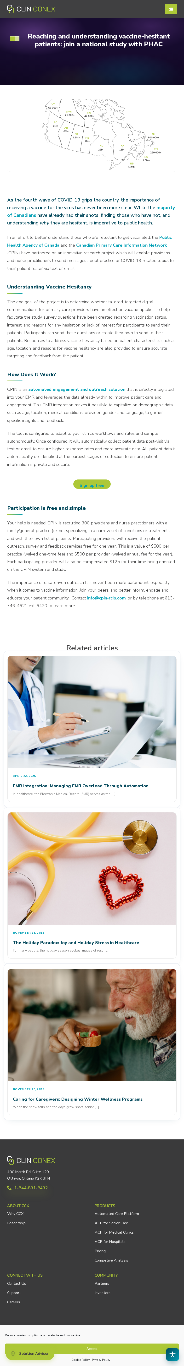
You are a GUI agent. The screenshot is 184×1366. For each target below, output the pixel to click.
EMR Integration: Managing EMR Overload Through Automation (81, 786)
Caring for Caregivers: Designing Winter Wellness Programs (78, 1099)
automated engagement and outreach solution (76, 389)
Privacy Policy (101, 1360)
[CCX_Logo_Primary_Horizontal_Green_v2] (31, 7)
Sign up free (92, 485)
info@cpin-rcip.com (106, 598)
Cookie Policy (80, 1360)
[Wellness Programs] (92, 971)
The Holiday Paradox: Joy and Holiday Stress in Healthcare (76, 943)
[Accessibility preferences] (172, 1354)
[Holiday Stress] (92, 814)
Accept (92, 1349)
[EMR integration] (92, 658)
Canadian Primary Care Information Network (121, 245)
